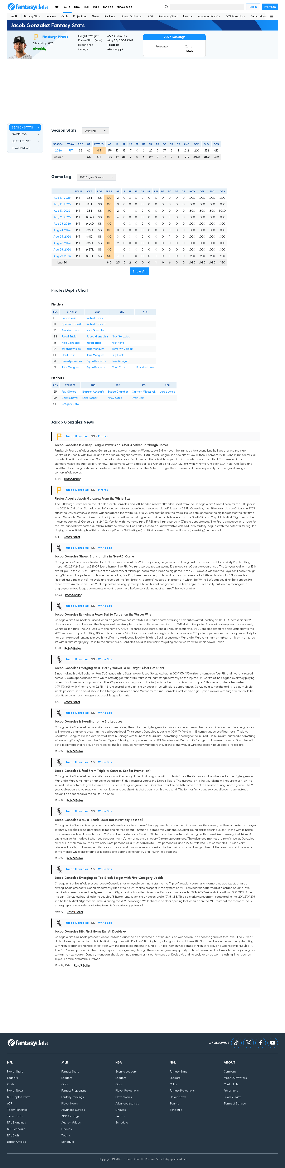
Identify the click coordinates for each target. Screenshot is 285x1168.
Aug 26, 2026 (62, 243)
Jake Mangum (95, 348)
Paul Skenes (69, 391)
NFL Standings (16, 1122)
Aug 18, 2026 (62, 204)
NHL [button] (87, 7)
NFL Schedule (16, 1129)
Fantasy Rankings (72, 1097)
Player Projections (127, 1090)
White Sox (105, 548)
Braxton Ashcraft (93, 391)
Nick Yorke (118, 342)
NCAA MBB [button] (124, 7)
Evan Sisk (138, 398)
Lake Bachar (89, 398)
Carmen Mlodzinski (144, 391)
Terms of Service (235, 1103)
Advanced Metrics (209, 16)
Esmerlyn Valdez (122, 348)
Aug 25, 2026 (62, 236)
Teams (66, 1135)
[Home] (28, 7)
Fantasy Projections (73, 1090)
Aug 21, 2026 (62, 217)
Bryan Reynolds (71, 348)
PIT (71, 150)
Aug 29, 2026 (62, 256)
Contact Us (231, 1084)
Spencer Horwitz (72, 324)
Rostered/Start (168, 16)
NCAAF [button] (108, 7)
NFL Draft (13, 1135)
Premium (270, 6)
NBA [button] (77, 7)
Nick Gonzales (96, 330)
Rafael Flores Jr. (96, 318)
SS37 (190, 51)
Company (230, 1071)
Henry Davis (69, 318)
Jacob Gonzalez (97, 336)
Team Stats (15, 1116)
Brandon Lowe (70, 330)
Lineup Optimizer (131, 16)
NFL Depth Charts (18, 1097)
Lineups (188, 16)
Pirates (103, 436)
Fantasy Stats (32, 16)
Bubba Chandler (118, 391)
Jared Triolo (69, 336)
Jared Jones (167, 391)
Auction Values (259, 16)
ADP (150, 16)
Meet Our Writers (235, 1078)
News (95, 16)
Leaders (51, 16)
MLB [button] (67, 7)
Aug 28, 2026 (62, 249)
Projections (80, 16)
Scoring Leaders (125, 1071)
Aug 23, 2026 (62, 223)
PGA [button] (96, 7)
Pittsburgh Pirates (55, 37)
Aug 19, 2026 (62, 210)
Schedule (67, 1142)
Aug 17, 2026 (62, 198)
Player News (15, 1090)
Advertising (231, 1090)
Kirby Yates (115, 398)
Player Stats (15, 1071)
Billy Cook (118, 355)
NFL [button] (57, 7)
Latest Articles (16, 1142)
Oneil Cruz (68, 355)
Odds (65, 16)
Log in (253, 6)
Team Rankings (17, 1110)
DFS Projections (235, 16)
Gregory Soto (70, 404)
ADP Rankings (70, 1116)
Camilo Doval (70, 398)
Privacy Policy (232, 1097)
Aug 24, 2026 (62, 230)
